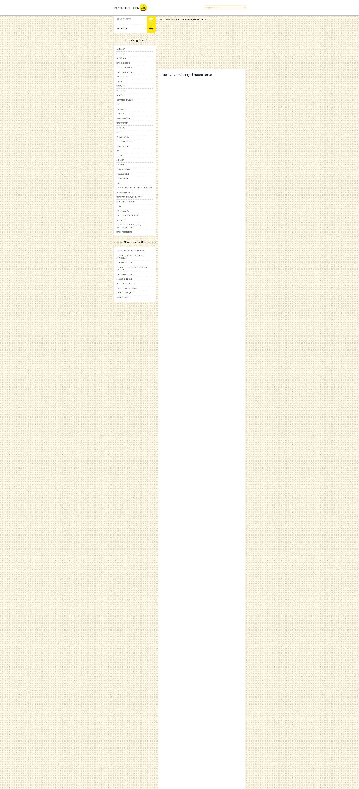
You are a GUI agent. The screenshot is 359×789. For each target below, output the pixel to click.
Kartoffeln (122, 109)
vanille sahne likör (126, 288)
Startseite (123, 19)
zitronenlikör (124, 279)
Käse (118, 105)
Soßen (120, 165)
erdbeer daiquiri (125, 293)
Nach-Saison (123, 63)
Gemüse (120, 95)
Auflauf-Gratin (124, 68)
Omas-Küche (122, 137)
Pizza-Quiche (123, 146)
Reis (118, 151)
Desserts (121, 220)
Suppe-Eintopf (123, 169)
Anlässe (120, 49)
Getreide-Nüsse (124, 100)
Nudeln (120, 128)
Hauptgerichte (124, 232)
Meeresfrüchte (124, 118)
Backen (171, 19)
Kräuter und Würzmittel (129, 197)
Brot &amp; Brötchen (127, 216)
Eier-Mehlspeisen (125, 72)
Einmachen (122, 77)
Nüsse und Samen (125, 202)
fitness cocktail (125, 263)
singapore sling (124, 274)
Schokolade (122, 211)
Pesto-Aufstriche (125, 142)
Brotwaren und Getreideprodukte (134, 188)
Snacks (120, 160)
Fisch (119, 81)
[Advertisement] (182, 42)
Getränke (121, 58)
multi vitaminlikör (126, 284)
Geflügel (120, 91)
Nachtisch (122, 123)
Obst (118, 132)
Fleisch (120, 86)
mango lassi (122, 297)
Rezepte (121, 28)
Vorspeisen (122, 179)
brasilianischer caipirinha (130, 251)
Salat (119, 155)
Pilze (118, 206)
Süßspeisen (122, 174)
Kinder (120, 114)
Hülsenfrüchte (124, 192)
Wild (118, 183)
